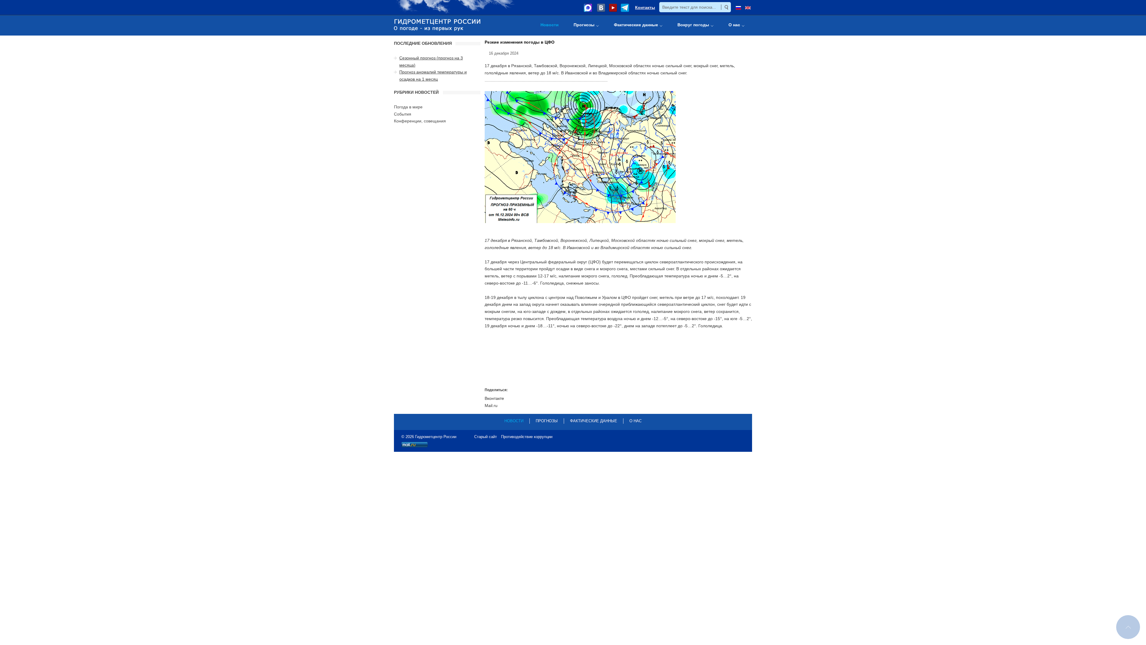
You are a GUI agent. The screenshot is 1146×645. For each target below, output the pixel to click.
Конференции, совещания (420, 121)
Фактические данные (593, 421)
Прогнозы (547, 421)
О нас (635, 421)
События (402, 114)
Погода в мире (408, 107)
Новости (513, 421)
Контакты (645, 7)
